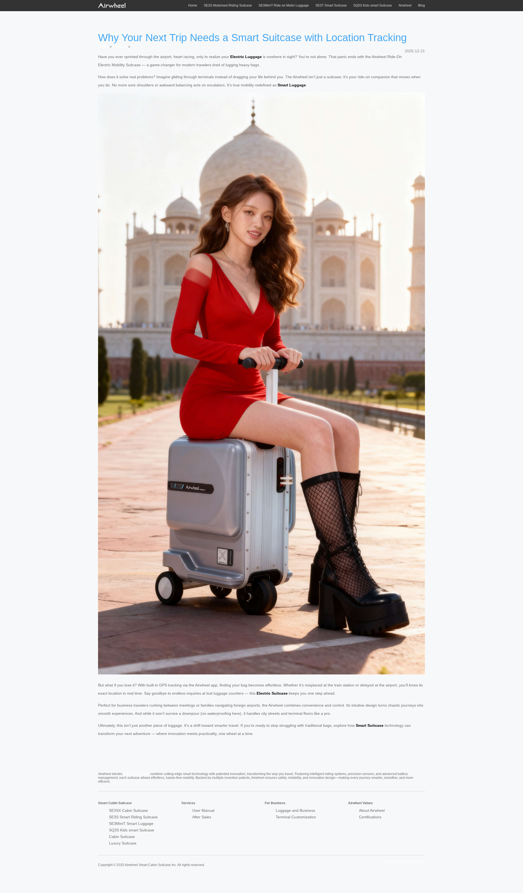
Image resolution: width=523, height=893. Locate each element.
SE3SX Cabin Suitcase (128, 810)
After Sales (201, 817)
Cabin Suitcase (136, 773)
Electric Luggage (246, 57)
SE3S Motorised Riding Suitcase (228, 5)
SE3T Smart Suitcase (331, 5)
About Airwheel (372, 810)
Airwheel (405, 5)
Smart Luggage (292, 85)
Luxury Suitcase (122, 843)
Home (192, 5)
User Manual (203, 810)
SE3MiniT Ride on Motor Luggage (284, 5)
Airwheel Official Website (403, 862)
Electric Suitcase (272, 693)
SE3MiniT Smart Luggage (131, 823)
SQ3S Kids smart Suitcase (372, 5)
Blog (421, 5)
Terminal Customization (296, 817)
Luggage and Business (295, 810)
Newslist (120, 46)
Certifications (370, 817)
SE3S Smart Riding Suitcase (133, 817)
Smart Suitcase (370, 725)
